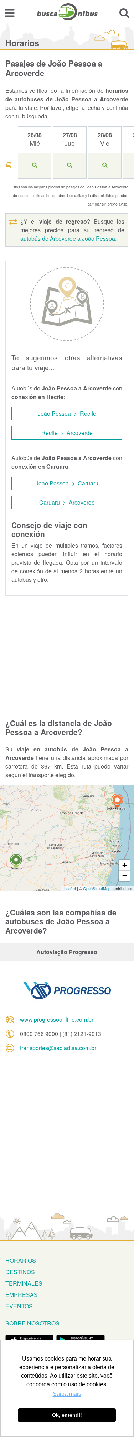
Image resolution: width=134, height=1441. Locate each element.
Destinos (20, 1272)
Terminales (23, 1283)
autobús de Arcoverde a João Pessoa (67, 238)
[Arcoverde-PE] (16, 862)
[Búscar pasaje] (124, 12)
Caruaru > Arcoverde (67, 502)
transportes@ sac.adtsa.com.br (58, 1048)
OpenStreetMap (96, 888)
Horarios (20, 1260)
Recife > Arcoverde (67, 433)
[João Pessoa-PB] (117, 802)
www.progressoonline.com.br (56, 1019)
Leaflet (70, 888)
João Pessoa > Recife (67, 413)
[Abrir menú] (9, 12)
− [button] (124, 875)
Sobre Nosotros (32, 1323)
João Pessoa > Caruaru (67, 483)
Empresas (21, 1295)
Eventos (19, 1306)
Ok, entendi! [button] (67, 1415)
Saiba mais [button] (67, 1394)
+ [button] (124, 865)
